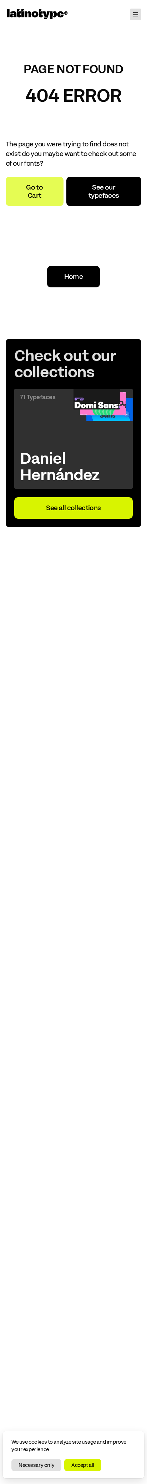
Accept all (82, 1465)
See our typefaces (103, 191)
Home (73, 276)
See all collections (73, 508)
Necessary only (36, 1465)
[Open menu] (135, 14)
